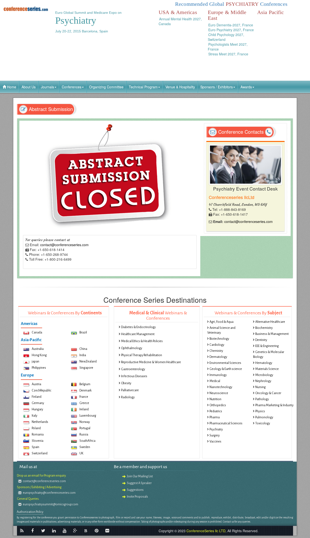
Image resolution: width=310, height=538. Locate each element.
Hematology (263, 363)
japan (35, 361)
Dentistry (261, 340)
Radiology (128, 397)
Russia (83, 434)
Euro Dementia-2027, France (230, 24)
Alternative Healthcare (270, 322)
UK (81, 453)
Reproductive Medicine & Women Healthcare (151, 362)
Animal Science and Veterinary (221, 330)
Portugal (84, 428)
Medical (214, 381)
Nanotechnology (220, 387)
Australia (38, 349)
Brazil (83, 332)
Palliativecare (130, 390)
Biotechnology (219, 338)
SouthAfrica (87, 440)
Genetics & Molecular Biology (268, 354)
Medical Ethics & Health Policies (142, 341)
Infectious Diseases (134, 376)
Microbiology (264, 375)
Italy (34, 415)
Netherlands (40, 422)
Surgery (214, 435)
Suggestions (135, 490)
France (83, 396)
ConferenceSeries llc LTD (205, 530)
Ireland (84, 409)
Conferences (71, 86)
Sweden (84, 447)
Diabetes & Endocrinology (138, 327)
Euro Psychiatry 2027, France (231, 29)
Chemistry (216, 351)
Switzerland (39, 453)
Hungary (37, 409)
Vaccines (215, 441)
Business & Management (272, 334)
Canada (37, 332)
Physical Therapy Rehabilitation (141, 355)
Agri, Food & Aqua (221, 322)
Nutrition (215, 399)
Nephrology (263, 381)
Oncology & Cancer (268, 393)
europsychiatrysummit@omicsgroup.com (50, 504)
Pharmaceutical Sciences (225, 423)
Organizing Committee (106, 86)
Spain (35, 447)
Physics (260, 411)
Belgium (84, 384)
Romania (38, 434)
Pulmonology (264, 417)
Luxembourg (87, 415)
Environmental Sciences (225, 363)
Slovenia (37, 440)
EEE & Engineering (267, 346)
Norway (84, 422)
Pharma (214, 417)
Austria (36, 384)
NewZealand (88, 361)
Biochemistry (264, 328)
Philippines (39, 367)
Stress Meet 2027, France (228, 54)
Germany (38, 403)
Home (11, 86)
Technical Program (143, 86)
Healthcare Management (138, 334)
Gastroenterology (133, 369)
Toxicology (262, 423)
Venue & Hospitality (180, 86)
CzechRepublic (41, 390)
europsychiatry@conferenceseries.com (49, 492)
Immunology (218, 375)
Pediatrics (215, 411)
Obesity (126, 383)
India (82, 355)
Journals (47, 86)
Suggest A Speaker (139, 483)
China (83, 349)
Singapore (86, 367)
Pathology (262, 399)
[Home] (26, 9)
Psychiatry (216, 429)
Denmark (85, 390)
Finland (36, 396)
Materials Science (267, 369)
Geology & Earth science (225, 369)
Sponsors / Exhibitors (216, 86)
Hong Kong (39, 355)
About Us (29, 86)
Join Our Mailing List (140, 476)
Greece (84, 403)
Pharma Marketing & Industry (274, 405)
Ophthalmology (131, 348)
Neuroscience (218, 393)
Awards (246, 86)
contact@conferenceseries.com (64, 244)
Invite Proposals (137, 496)
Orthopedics (217, 405)
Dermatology (218, 357)
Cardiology (216, 344)
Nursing (260, 387)
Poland (36, 428)
